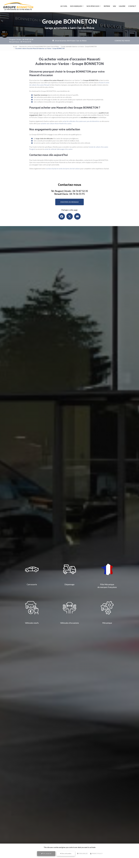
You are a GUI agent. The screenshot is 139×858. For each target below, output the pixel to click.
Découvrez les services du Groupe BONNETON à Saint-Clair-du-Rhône (39, 46)
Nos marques (76, 6)
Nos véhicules (93, 6)
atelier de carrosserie (60, 99)
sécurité (57, 97)
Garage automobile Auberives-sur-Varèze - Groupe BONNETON (79, 46)
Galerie (122, 6)
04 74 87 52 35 (27, 39)
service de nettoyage (43, 99)
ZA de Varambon (70, 41)
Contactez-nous (122, 41)
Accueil (63, 6)
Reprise (107, 6)
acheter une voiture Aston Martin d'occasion (56, 123)
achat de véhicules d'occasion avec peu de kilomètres (81, 121)
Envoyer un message (69, 202)
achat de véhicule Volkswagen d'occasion (58, 149)
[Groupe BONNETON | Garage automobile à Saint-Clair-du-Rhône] (18, 6)
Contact (132, 6)
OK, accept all (47, 853)
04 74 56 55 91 (25, 42)
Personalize (83, 853)
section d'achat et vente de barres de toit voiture (63, 169)
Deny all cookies (66, 853)
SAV (114, 6)
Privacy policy (97, 853)
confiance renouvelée (44, 102)
